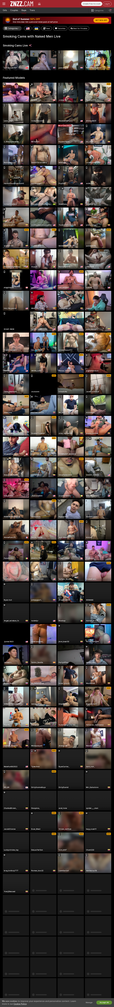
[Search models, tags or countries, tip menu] (110, 10)
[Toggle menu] (4, 4)
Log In (107, 4)
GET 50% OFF (101, 20)
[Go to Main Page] (22, 4)
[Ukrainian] (36, 28)
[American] (28, 28)
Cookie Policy (20, 1004)
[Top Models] (39, 4)
